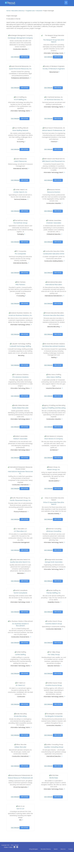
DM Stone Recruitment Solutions (53, 346)
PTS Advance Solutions (20, 377)
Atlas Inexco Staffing (53, 377)
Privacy (6, 847)
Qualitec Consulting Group (53, 747)
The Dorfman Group (20, 223)
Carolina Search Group (53, 624)
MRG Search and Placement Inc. (53, 161)
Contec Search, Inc (20, 192)
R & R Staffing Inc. (20, 99)
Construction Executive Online (53, 254)
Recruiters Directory (18, 11)
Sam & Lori (20, 809)
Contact (70, 849)
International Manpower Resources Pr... (20, 472)
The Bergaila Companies (54, 716)
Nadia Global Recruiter (20, 408)
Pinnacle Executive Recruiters (53, 315)
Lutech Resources (20, 161)
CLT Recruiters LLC (20, 531)
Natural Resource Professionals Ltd (20, 778)
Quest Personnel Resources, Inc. (20, 69)
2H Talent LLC (20, 685)
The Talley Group (54, 654)
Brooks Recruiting (20, 716)
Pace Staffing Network (20, 130)
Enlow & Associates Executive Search (53, 503)
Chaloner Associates (53, 223)
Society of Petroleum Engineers (54, 69)
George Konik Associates (53, 562)
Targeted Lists (30, 11)
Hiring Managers (33, 849)
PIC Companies (20, 254)
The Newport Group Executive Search (53, 41)
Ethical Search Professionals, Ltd (53, 130)
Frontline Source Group (54, 685)
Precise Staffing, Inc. (54, 593)
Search (55, 849)
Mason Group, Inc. (53, 469)
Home (8, 11)
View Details (24, 57)
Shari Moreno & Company (53, 439)
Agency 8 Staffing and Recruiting (54, 408)
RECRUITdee (53, 778)
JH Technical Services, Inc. (53, 99)
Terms (10, 847)
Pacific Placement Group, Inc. (20, 500)
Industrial (39, 11)
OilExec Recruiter (20, 747)
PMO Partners (20, 284)
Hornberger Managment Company (20, 38)
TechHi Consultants (20, 593)
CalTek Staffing (20, 654)
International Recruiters (53, 284)
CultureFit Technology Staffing (20, 346)
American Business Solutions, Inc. (20, 315)
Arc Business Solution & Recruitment (20, 625)
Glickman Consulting (53, 531)
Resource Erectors (53, 192)
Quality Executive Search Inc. (20, 562)
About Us (63, 849)
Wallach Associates (20, 439)
